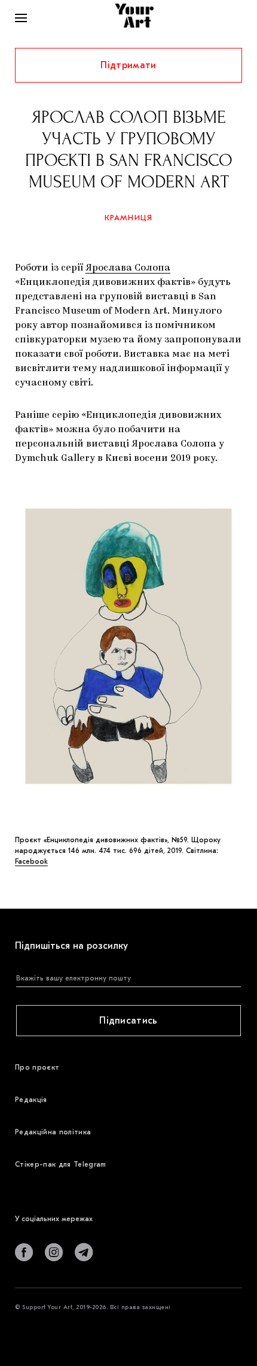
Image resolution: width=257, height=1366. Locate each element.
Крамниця (129, 217)
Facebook (31, 861)
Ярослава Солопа (127, 268)
